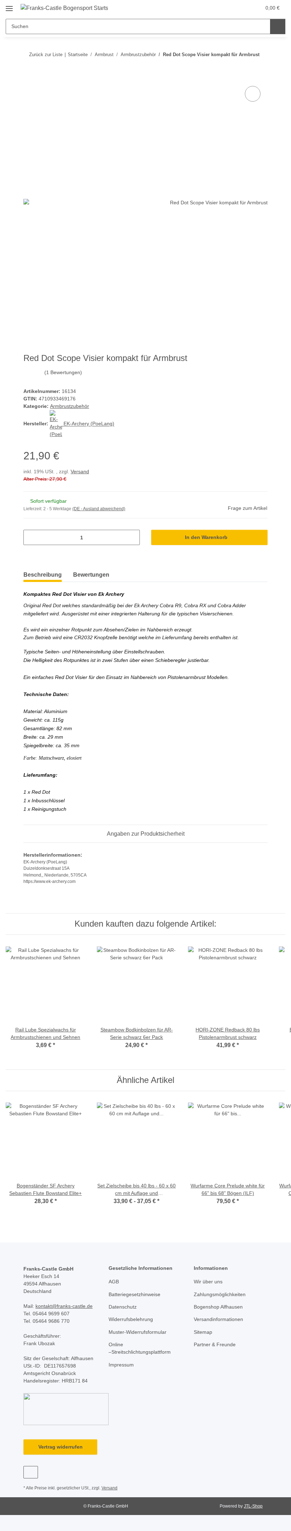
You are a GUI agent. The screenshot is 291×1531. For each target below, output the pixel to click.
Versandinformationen (218, 1319)
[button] (227, 8)
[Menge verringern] (31, 537)
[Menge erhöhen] (131, 537)
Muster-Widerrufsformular (137, 1332)
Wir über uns (208, 1281)
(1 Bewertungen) (63, 372)
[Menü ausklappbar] (9, 5)
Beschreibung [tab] (42, 575)
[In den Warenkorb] (29, 76)
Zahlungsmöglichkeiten (220, 1294)
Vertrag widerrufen (60, 1447)
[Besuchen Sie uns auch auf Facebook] (30, 1472)
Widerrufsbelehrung (131, 1319)
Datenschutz (123, 1307)
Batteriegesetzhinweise (134, 1294)
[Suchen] (277, 26)
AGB (114, 1281)
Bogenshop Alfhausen (218, 1307)
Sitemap (203, 1332)
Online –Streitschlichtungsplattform (140, 1348)
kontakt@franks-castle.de (64, 1306)
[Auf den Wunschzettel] (252, 94)
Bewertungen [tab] (91, 575)
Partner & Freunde (215, 1344)
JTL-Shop (253, 1506)
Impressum (121, 1365)
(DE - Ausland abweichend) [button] (98, 508)
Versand (80, 471)
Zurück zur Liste (45, 54)
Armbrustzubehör (69, 406)
